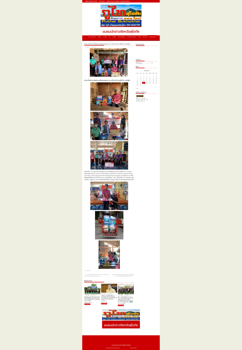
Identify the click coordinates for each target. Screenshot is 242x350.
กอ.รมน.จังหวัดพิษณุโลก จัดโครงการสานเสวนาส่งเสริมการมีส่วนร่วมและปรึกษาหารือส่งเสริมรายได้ (97, 275)
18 (143, 81)
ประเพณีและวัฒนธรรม (132, 36)
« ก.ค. (137, 88)
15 (156, 79)
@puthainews (93, 47)
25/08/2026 (87, 295)
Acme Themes (133, 348)
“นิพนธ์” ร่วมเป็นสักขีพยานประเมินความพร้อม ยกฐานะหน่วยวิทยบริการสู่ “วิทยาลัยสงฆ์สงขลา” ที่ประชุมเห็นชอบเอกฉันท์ (130, 1)
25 (143, 83)
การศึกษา (99, 36)
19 (146, 81)
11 (143, 79)
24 (140, 83)
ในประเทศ (145, 36)
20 (150, 81)
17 (140, 81)
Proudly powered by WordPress (113, 348)
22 (156, 81)
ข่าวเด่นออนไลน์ (152, 36)
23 (137, 83)
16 (137, 81)
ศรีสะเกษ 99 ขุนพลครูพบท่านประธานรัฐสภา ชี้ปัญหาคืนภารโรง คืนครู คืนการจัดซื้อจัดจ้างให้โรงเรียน (123, 275)
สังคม (139, 36)
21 (153, 81)
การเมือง (105, 36)
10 (140, 79)
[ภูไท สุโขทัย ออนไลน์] (85, 36)
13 (150, 79)
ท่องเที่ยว (114, 36)
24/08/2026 (104, 293)
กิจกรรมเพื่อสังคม (121, 36)
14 (153, 79)
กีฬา (109, 36)
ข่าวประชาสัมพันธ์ (91, 36)
